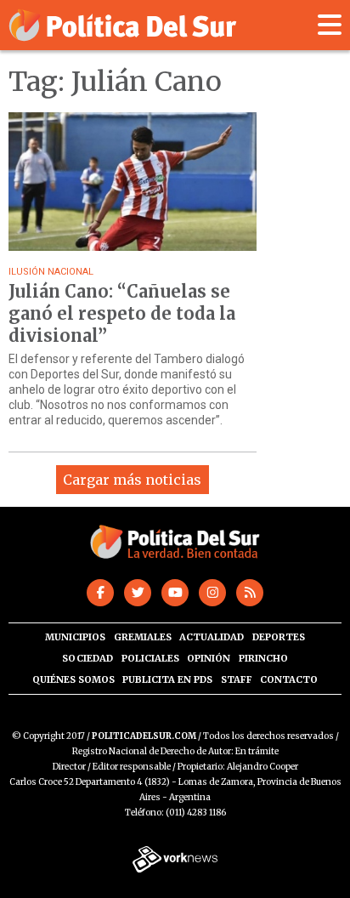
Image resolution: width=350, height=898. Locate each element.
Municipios (75, 637)
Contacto (289, 679)
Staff (236, 679)
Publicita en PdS (167, 679)
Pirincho (263, 658)
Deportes (278, 637)
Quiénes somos (73, 679)
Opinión (208, 658)
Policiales (150, 658)
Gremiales (143, 637)
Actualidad (211, 637)
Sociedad (87, 658)
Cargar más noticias (132, 479)
